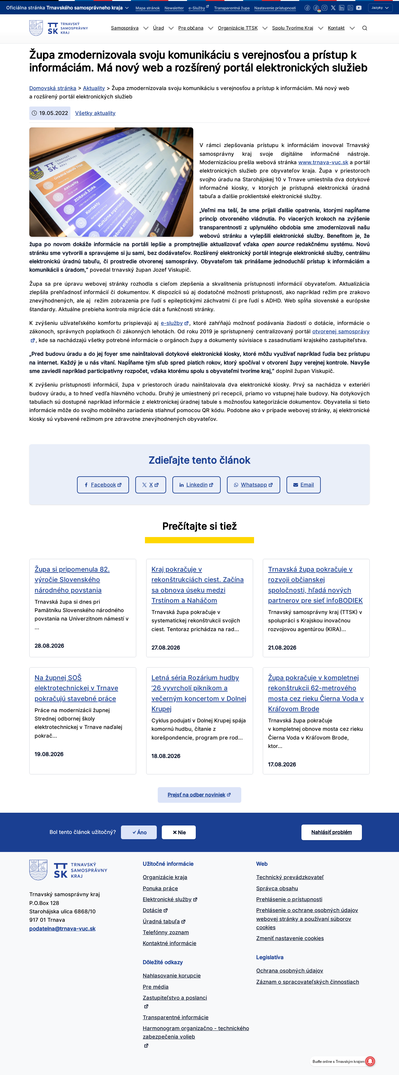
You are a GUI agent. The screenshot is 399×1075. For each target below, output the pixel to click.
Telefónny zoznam (166, 932)
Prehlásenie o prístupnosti (289, 899)
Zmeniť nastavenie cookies (290, 938)
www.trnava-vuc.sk (323, 162)
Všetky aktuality (95, 113)
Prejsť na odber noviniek (196, 795)
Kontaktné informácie (169, 943)
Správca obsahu (277, 888)
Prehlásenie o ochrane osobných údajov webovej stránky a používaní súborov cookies (307, 918)
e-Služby (197, 8)
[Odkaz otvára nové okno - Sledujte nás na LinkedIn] (342, 8)
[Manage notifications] (370, 1061)
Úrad (158, 28)
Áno (142, 832)
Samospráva (124, 28)
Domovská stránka (52, 88)
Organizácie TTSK (237, 28)
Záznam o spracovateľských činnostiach (307, 982)
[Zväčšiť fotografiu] (111, 235)
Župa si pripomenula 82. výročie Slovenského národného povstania (72, 579)
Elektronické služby (167, 899)
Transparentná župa (232, 8)
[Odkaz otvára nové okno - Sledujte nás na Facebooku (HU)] (316, 8)
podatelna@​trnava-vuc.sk (62, 928)
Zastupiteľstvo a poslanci (175, 998)
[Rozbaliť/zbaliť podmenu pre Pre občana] (210, 28)
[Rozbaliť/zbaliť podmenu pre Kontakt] (352, 28)
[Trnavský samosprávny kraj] (58, 28)
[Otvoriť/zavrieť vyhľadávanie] (364, 28)
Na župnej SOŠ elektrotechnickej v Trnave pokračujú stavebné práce (76, 687)
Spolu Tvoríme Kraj (292, 28)
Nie (182, 832)
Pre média (156, 987)
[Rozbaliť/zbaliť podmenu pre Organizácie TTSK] (265, 28)
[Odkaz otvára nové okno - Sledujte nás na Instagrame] (324, 8)
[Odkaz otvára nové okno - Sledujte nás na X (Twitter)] (333, 8)
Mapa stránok (148, 8)
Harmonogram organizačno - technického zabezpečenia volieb (196, 1032)
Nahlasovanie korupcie (172, 976)
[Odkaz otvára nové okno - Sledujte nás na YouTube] (359, 8)
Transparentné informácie (176, 1017)
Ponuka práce (160, 888)
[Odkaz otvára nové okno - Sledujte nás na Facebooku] (307, 8)
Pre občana (190, 28)
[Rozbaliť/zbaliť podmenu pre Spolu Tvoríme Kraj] (320, 28)
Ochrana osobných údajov (289, 971)
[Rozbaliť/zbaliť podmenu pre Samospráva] (146, 28)
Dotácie (152, 910)
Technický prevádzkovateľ (290, 877)
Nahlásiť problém (331, 832)
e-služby (172, 323)
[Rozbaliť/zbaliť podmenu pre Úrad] (171, 28)
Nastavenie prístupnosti (275, 8)
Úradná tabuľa (161, 921)
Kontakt (336, 28)
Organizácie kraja (165, 877)
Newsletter (174, 8)
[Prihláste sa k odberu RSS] (350, 8)
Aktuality (94, 88)
